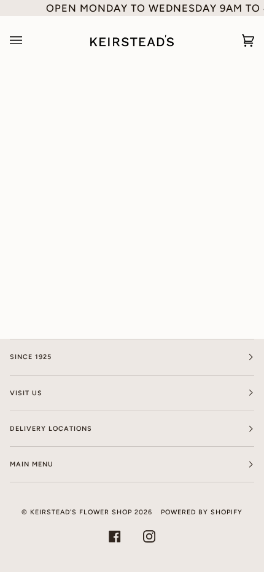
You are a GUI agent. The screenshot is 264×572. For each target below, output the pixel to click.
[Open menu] (28, 40)
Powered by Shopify (202, 512)
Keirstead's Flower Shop (81, 512)
